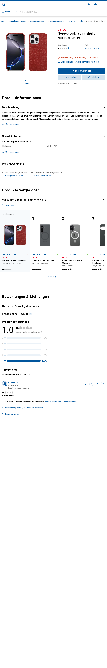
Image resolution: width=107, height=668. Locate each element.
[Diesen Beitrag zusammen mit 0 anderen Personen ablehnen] (103, 384)
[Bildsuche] (102, 11)
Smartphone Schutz (57, 21)
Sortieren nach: (9, 374)
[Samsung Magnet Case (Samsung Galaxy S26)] (45, 241)
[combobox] (22, 374)
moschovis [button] (13, 382)
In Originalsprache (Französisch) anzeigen (24, 408)
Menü (7, 11)
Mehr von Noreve (92, 46)
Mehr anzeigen (12, 124)
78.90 (62, 30)
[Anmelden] (88, 4)
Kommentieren (12, 414)
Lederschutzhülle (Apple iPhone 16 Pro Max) (60, 402)
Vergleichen (71, 77)
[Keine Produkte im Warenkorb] (102, 4)
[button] (81, 57)
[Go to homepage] (4, 4)
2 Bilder (26, 83)
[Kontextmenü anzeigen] (86, 384)
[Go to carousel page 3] (53, 277)
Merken (95, 77)
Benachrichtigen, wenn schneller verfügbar (80, 62)
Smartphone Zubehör (38, 21)
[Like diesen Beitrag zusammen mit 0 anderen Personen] (91, 384)
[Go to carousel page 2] (51, 277)
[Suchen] (16, 12)
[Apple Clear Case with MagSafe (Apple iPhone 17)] (75, 241)
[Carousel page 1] (49, 277)
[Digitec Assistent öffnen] (95, 4)
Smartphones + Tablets (18, 21)
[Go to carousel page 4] (55, 277)
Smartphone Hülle (76, 21)
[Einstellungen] (82, 4)
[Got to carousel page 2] (27, 80)
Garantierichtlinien (42, 175)
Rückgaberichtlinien (14, 175)
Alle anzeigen (8, 205)
